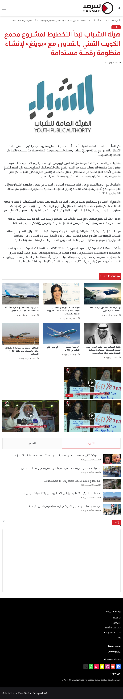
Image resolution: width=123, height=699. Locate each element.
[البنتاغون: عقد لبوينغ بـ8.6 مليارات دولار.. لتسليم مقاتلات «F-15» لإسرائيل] (20, 334)
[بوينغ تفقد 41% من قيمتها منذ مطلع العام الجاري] (102, 293)
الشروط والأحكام (113, 627)
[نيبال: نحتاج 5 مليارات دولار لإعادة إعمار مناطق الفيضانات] (112, 484)
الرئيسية (115, 20)
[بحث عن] (119, 9)
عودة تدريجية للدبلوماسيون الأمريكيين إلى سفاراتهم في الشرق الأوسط (65, 506)
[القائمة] (4, 9)
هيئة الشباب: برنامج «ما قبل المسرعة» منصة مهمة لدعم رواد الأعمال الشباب (63, 310)
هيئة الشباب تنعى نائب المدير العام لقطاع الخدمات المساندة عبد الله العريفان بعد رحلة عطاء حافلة (103, 349)
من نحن (117, 623)
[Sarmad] (98, 8)
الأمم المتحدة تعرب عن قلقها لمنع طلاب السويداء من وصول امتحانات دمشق (61, 468)
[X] (85, 666)
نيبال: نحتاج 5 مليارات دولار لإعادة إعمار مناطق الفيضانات (72, 480)
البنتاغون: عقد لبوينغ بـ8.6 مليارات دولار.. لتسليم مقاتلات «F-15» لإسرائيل (22, 350)
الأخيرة (91, 443)
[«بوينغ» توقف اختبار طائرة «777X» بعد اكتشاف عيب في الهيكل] (20, 293)
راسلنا (118, 637)
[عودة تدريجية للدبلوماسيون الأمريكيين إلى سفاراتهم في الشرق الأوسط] (112, 509)
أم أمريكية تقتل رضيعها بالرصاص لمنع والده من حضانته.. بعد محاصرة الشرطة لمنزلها (57, 455)
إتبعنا (116, 522)
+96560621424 (114, 652)
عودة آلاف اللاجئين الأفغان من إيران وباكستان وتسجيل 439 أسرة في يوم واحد (61, 493)
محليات (106, 20)
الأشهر (32, 443)
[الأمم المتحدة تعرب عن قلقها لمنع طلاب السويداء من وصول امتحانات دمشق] (112, 471)
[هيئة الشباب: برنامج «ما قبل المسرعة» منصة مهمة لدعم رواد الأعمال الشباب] (61, 293)
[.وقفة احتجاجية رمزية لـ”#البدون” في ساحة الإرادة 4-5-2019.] (92, 416)
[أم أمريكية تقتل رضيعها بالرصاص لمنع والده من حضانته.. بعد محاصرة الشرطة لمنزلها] (112, 459)
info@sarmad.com (112, 659)
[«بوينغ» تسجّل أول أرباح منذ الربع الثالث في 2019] (61, 333)
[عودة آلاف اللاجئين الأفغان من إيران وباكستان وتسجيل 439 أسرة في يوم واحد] (112, 497)
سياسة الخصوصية (112, 632)
